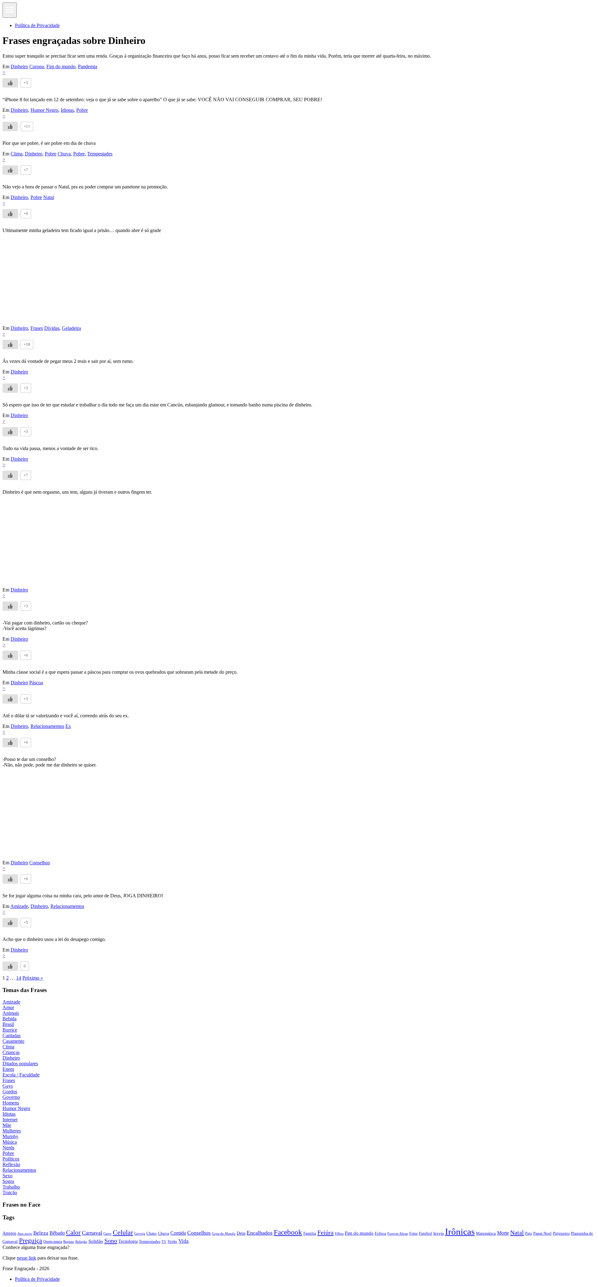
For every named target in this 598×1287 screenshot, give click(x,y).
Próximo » (32, 978)
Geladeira (71, 328)
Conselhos (39, 862)
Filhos (339, 1233)
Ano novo (24, 1233)
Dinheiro (19, 66)
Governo (11, 1097)
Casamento (13, 1041)
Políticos (10, 1158)
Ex (68, 726)
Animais (10, 1013)
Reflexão (11, 1164)
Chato (151, 1233)
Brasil (8, 1024)
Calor (73, 1232)
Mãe (6, 1125)
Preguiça (30, 1240)
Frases (37, 328)
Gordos (9, 1091)
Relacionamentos (47, 726)
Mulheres (11, 1130)
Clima (16, 153)
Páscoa (36, 682)
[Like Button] (10, 83)
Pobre (82, 110)
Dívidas (51, 328)
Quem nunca (52, 1241)
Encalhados (260, 1233)
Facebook (288, 1232)
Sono (110, 1240)
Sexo (7, 1175)
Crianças (11, 1052)
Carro (107, 1233)
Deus (241, 1233)
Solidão (95, 1241)
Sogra (8, 1181)
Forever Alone (397, 1233)
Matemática (486, 1233)
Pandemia (87, 66)
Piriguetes (561, 1233)
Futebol (425, 1233)
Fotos (413, 1233)
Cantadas (11, 1035)
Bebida (9, 1018)
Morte (503, 1233)
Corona (36, 66)
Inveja (438, 1233)
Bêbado (57, 1233)
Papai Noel (542, 1233)
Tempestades (99, 153)
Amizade (19, 906)
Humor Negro (44, 110)
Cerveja (139, 1233)
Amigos (9, 1233)
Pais (528, 1233)
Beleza (40, 1233)
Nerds (8, 1147)
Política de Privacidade (37, 25)
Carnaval (92, 1233)
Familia (309, 1233)
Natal (48, 197)
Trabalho (11, 1187)
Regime (68, 1241)
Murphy (10, 1136)
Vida (183, 1241)
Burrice (9, 1030)
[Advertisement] (189, 281)
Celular (123, 1232)
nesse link (26, 1258)
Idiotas (67, 110)
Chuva (64, 153)
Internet (9, 1119)
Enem (8, 1069)
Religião (81, 1241)
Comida (178, 1233)
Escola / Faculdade (21, 1074)
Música (9, 1142)
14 (18, 978)
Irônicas (460, 1232)
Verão (172, 1241)
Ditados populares (20, 1063)
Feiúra (325, 1232)
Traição (9, 1192)
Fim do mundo (60, 66)
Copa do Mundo (223, 1233)
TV (164, 1241)
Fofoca (380, 1233)
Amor (8, 1007)
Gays (7, 1086)
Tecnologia (128, 1241)
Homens (10, 1102)
